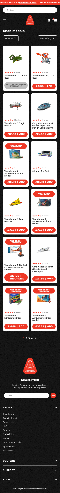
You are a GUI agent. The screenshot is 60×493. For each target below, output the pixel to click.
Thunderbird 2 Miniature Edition (12, 316)
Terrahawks (8, 450)
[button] (4, 20)
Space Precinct (9, 446)
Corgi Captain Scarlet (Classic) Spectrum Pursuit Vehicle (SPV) (42, 125)
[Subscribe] (53, 395)
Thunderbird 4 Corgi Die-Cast (14, 220)
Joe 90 (6, 438)
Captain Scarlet (10, 418)
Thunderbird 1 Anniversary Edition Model (41, 221)
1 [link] (23, 338)
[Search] (6, 10)
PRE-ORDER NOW (24, 2)
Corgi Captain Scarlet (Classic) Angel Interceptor (42, 269)
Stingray (6, 430)
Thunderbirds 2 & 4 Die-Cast (16, 76)
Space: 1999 (8, 422)
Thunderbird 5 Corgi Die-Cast (14, 124)
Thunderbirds (9, 414)
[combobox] (30, 10)
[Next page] (35, 338)
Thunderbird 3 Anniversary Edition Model (41, 317)
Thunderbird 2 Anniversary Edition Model (13, 173)
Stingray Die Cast (40, 171)
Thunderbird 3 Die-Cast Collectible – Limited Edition (15, 267)
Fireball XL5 (8, 434)
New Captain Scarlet (12, 442)
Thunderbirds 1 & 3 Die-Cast (43, 76)
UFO (5, 426)
